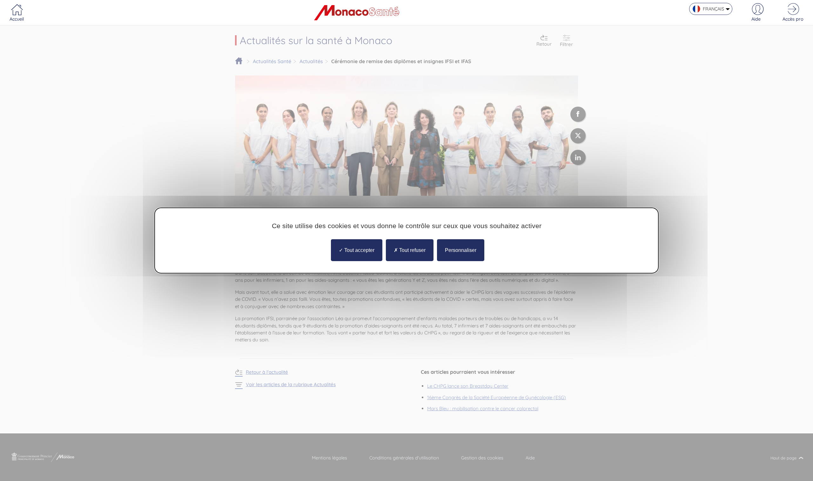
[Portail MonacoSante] (357, 13)
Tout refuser (412, 250)
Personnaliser (460, 250)
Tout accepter (358, 250)
